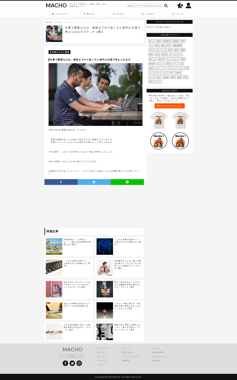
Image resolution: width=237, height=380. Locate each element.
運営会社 (156, 361)
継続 (170, 50)
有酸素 (166, 77)
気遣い (151, 68)
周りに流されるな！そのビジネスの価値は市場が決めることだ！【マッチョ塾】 (127, 284)
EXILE (151, 50)
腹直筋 (151, 63)
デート (175, 63)
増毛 (157, 45)
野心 (159, 77)
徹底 (176, 50)
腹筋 (183, 59)
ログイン (156, 348)
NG (171, 72)
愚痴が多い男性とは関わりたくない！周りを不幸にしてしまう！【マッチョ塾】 (127, 327)
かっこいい (161, 68)
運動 (183, 50)
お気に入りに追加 (60, 52)
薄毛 (183, 41)
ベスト (158, 82)
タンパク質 (184, 68)
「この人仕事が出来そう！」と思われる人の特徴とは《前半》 (77, 263)
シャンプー (153, 72)
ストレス (160, 63)
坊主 (157, 54)
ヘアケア (164, 72)
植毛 (151, 54)
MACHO (56, 5)
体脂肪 (175, 41)
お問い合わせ (128, 352)
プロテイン (173, 68)
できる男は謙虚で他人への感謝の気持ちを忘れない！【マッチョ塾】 (77, 327)
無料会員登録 (158, 352)
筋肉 (159, 41)
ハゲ (151, 45)
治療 (179, 77)
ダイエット (161, 50)
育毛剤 (164, 54)
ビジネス (58, 22)
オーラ (151, 77)
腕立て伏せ (166, 45)
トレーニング (103, 348)
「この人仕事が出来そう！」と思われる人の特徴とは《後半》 (127, 241)
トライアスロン (173, 59)
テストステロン (176, 54)
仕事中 (178, 72)
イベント (101, 365)
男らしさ (152, 59)
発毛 (151, 82)
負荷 (168, 63)
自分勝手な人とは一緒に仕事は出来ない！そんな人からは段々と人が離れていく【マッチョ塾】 (127, 264)
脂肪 (173, 77)
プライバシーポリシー (131, 356)
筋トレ (151, 41)
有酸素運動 (177, 45)
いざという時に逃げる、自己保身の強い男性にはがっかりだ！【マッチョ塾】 (127, 305)
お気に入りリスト (160, 356)
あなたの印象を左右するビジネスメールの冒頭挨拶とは (77, 304)
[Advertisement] (69, 207)
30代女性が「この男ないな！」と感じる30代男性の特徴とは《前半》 (77, 241)
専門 (186, 77)
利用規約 (126, 361)
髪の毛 (161, 59)
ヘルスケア (102, 361)
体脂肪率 (167, 41)
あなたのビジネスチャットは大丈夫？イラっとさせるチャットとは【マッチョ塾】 (77, 284)
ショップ (126, 348)
